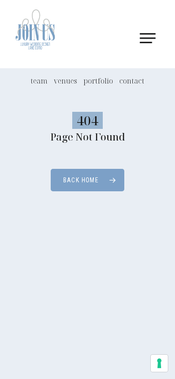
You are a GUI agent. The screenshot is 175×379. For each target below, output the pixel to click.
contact (131, 81)
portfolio (98, 81)
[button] (151, 38)
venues (65, 81)
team (39, 81)
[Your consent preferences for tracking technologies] (159, 363)
